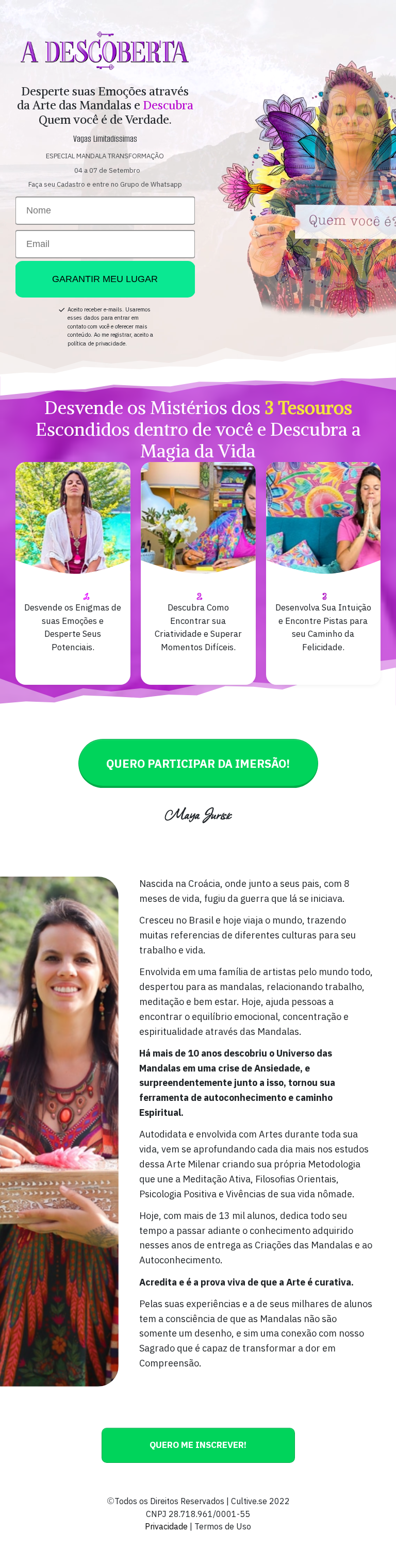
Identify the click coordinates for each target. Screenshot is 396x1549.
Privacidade (166, 1526)
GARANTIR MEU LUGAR (105, 279)
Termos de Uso (222, 1526)
